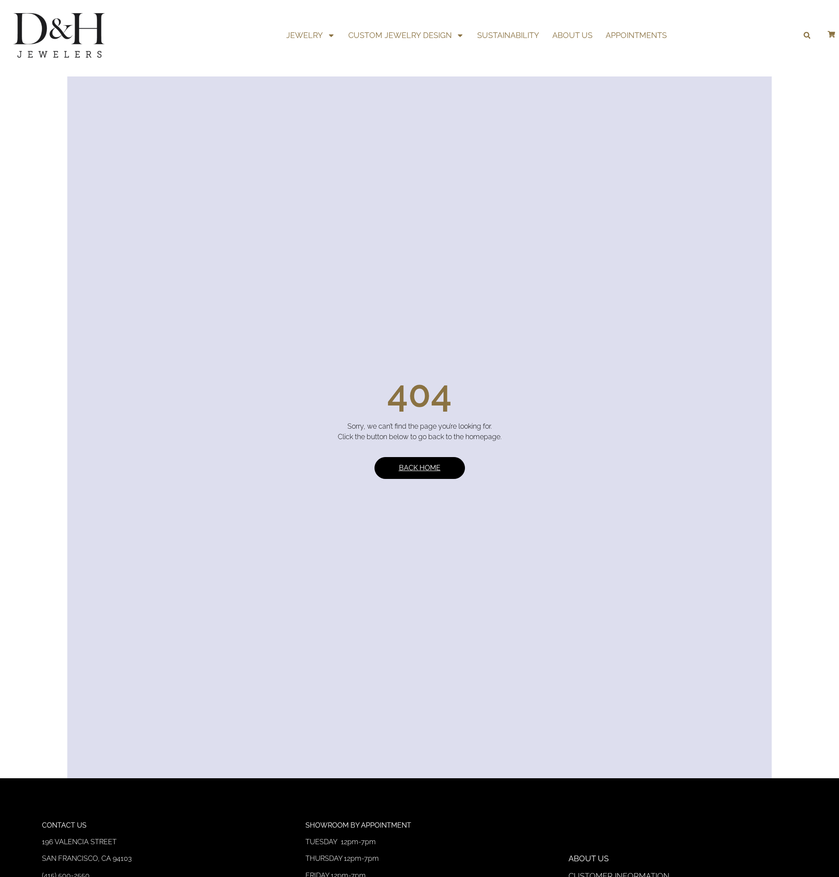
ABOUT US (572, 35)
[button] (807, 35)
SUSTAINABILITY (508, 35)
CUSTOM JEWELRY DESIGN (400, 35)
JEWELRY (304, 35)
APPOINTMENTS (636, 35)
